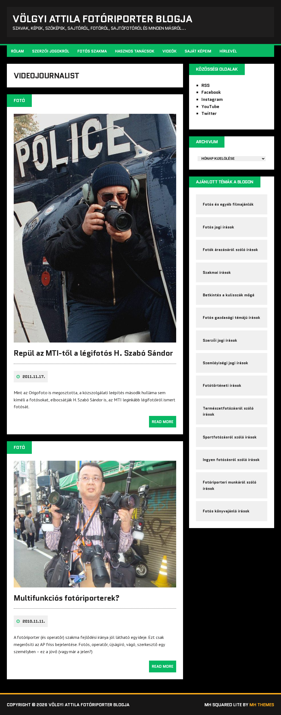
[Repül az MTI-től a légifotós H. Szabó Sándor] (95, 339)
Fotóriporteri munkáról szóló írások (229, 485)
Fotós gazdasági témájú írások (231, 317)
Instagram (212, 99)
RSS (205, 85)
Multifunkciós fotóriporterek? (66, 597)
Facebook (211, 92)
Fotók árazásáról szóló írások (230, 249)
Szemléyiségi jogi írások (225, 363)
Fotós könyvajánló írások (226, 511)
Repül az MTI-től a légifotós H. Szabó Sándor (93, 352)
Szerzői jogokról (50, 51)
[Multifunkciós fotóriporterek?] (95, 583)
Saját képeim (198, 51)
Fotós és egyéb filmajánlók (228, 204)
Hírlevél (228, 51)
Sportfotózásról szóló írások (230, 437)
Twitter (209, 113)
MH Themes (261, 705)
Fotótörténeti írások (222, 385)
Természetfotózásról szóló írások (228, 411)
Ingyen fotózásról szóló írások (231, 459)
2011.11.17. (34, 376)
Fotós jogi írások (218, 227)
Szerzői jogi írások (220, 340)
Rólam (17, 51)
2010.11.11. (34, 621)
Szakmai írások (217, 272)
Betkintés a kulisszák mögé (228, 295)
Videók (169, 51)
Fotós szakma (92, 51)
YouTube (210, 106)
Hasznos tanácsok (134, 51)
